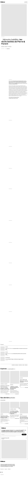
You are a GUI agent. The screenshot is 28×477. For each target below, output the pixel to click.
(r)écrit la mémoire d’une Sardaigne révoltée (4, 416)
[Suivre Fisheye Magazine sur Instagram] (2, 472)
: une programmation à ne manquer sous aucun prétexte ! (16, 349)
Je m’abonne (24, 434)
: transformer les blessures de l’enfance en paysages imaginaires (14, 412)
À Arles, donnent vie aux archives (5, 387)
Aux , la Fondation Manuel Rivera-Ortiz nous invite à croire (15, 354)
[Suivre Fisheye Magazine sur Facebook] (0, 472)
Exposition (9, 46)
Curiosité (2, 46)
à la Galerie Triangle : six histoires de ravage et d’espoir (14, 359)
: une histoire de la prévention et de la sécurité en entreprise (14, 388)
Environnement (8, 357)
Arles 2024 (6, 46)
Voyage (21, 414)
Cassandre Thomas (17, 418)
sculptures (16, 83)
